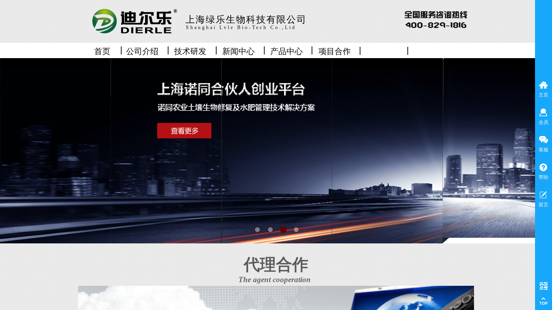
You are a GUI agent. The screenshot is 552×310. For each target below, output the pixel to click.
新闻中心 (238, 51)
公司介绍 (142, 51)
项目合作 (334, 51)
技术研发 (190, 51)
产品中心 (286, 51)
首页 (102, 51)
